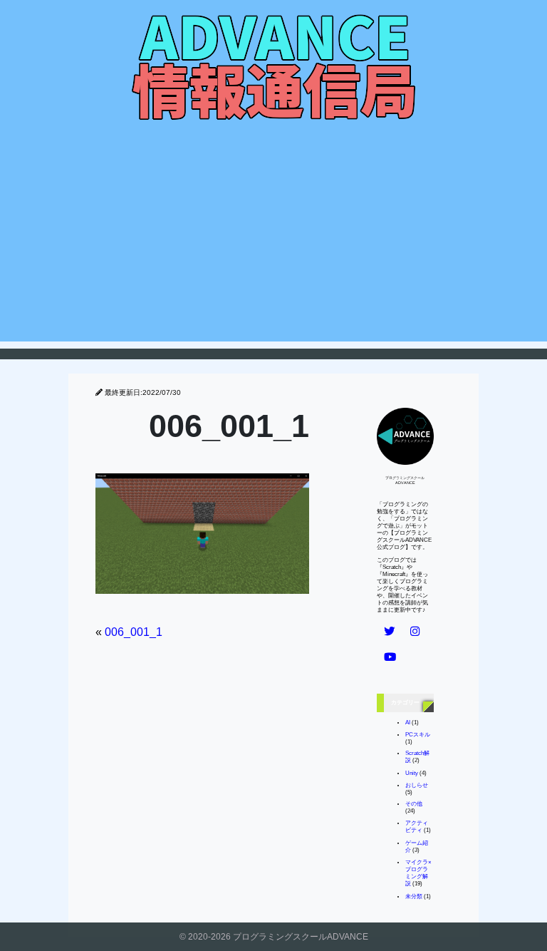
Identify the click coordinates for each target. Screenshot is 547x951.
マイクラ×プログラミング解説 (418, 873)
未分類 (413, 896)
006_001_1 (133, 632)
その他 (413, 804)
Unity (411, 773)
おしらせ (416, 785)
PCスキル (417, 734)
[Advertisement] (273, 241)
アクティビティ (416, 826)
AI (407, 722)
